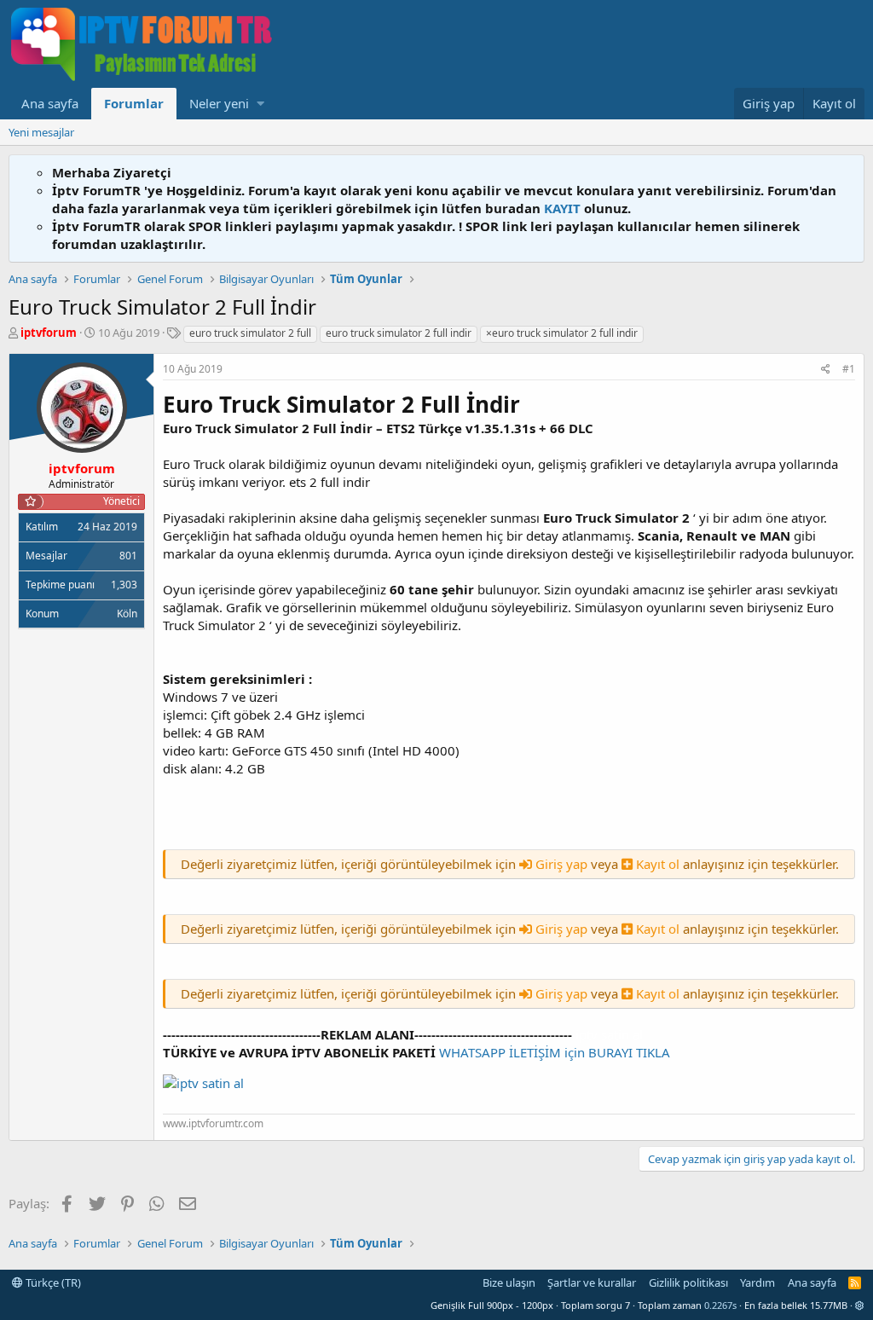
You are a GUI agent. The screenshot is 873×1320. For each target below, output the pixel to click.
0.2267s (720, 1305)
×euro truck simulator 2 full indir (562, 333)
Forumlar (134, 103)
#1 (848, 369)
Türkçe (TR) (52, 1282)
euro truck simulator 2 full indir (398, 333)
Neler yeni (219, 103)
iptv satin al (609, 1034)
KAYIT (562, 208)
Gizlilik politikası (688, 1282)
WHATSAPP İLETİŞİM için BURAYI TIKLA (554, 1052)
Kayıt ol (658, 863)
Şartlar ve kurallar (591, 1282)
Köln (127, 613)
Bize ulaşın (509, 1282)
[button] (260, 103)
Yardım (757, 1282)
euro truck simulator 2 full (250, 333)
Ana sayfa (49, 103)
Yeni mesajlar (41, 132)
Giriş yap (561, 863)
